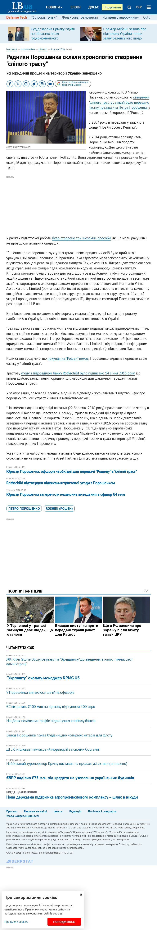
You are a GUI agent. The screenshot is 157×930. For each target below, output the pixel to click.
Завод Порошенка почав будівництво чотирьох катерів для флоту (59, 735)
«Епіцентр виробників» (121, 17)
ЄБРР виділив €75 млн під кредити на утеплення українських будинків (70, 777)
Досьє (93, 7)
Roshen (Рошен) (59, 508)
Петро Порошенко (24, 508)
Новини (53, 7)
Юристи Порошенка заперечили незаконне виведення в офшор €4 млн (65, 494)
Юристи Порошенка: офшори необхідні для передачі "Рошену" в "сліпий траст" (71, 471)
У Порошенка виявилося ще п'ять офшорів (40, 692)
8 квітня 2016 (58, 49)
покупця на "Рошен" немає (68, 358)
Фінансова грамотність (80, 17)
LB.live (81, 21)
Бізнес (42, 49)
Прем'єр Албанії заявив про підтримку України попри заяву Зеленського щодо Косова (124, 36)
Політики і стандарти (102, 811)
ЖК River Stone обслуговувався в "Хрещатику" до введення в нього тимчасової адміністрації (69, 661)
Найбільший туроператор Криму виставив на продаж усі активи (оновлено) (66, 763)
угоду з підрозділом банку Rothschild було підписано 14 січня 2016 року (78, 373)
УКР (139, 7)
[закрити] (81, 894)
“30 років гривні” (44, 17)
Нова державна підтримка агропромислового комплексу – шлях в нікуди (72, 797)
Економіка (28, 49)
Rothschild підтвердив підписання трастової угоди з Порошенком (60, 482)
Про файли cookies (16, 921)
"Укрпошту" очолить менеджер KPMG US (43, 677)
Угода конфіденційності (22, 816)
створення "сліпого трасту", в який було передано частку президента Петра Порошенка (119, 102)
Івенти (58, 811)
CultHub (149, 17)
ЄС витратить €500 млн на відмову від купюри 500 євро (50, 706)
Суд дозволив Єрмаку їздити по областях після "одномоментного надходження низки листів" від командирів (53, 38)
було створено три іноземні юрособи (81, 238)
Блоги (75, 7)
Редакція (75, 811)
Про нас (11, 811)
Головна (11, 49)
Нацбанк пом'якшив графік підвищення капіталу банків (51, 720)
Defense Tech (16, 17)
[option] (42, 33)
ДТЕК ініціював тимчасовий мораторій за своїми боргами (52, 749)
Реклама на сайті (35, 811)
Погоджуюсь (64, 921)
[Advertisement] (78, 206)
